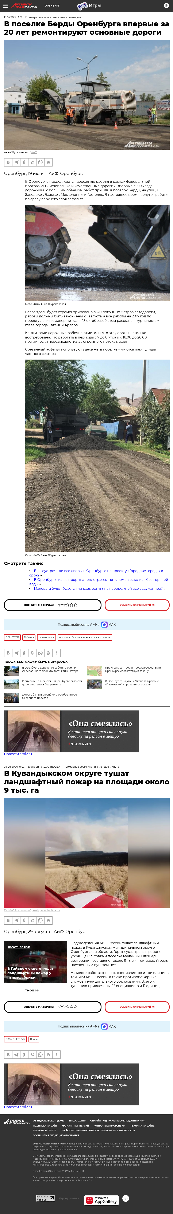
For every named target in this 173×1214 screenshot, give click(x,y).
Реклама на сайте (142, 1125)
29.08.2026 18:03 (14, 766)
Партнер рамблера (69, 1198)
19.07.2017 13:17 (13, 17)
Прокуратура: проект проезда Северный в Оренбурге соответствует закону (133, 669)
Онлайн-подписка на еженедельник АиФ (117, 1120)
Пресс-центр (77, 1120)
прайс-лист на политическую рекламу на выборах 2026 (98, 1130)
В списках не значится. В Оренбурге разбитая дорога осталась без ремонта (52, 683)
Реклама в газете (44, 1130)
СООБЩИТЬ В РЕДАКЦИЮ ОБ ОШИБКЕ (56, 1135)
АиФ (34, 152)
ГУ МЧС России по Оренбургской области (32, 910)
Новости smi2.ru (18, 754)
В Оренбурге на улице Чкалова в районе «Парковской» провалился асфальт (132, 683)
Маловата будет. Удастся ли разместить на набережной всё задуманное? (98, 589)
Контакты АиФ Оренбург (110, 1125)
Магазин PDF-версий (75, 1125)
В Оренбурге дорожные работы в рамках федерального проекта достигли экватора (50, 669)
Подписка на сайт (45, 1125)
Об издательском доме (48, 1120)
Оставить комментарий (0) (137, 605)
